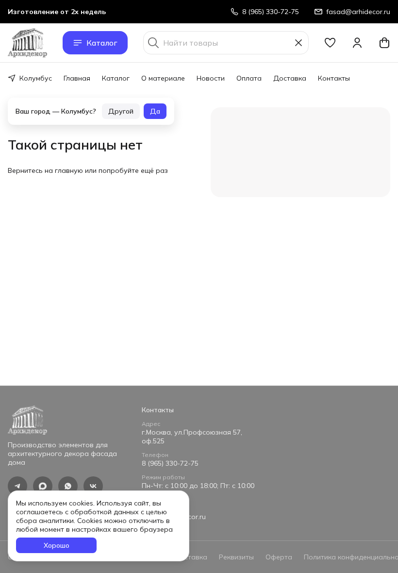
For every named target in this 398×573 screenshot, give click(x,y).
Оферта (278, 557)
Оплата (249, 78)
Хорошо (56, 545)
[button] (330, 43)
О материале (163, 78)
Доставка (289, 78)
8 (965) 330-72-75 (170, 463)
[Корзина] (384, 43)
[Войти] (357, 43)
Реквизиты (236, 557)
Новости (211, 78)
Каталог (101, 43)
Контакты (334, 78)
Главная (77, 78)
